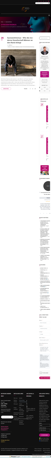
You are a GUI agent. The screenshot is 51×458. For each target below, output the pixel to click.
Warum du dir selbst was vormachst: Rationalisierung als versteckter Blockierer (45, 242)
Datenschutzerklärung (23, 418)
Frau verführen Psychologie (21, 409)
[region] (44, 198)
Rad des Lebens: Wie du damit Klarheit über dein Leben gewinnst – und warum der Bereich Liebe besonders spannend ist (44, 232)
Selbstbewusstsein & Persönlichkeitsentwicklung (24, 46)
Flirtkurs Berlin (47, 452)
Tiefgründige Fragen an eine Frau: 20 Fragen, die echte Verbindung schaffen (45, 223)
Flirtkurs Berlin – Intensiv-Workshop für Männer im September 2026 (47, 113)
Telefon (41, 326)
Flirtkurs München (38, 450)
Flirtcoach (16, 403)
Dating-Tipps (43, 268)
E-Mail (40, 331)
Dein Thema (42, 337)
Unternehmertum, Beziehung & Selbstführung (44, 289)
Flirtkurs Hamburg (46, 450)
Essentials (42, 269)
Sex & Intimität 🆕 (44, 292)
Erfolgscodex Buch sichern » (5, 441)
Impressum (21, 416)
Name (40, 320)
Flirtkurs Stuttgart (38, 448)
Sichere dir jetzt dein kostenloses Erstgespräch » (5, 428)
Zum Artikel (6, 88)
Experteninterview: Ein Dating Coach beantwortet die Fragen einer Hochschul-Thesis (45, 250)
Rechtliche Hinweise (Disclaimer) (21, 422)
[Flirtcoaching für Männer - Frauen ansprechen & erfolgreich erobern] (25, 9)
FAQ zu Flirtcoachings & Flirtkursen (16, 418)
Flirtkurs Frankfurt (46, 448)
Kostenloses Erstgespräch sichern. (45, 74)
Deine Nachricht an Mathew (43, 344)
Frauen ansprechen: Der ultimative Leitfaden (41, 454)
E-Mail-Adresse (42, 427)
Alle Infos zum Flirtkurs (44, 168)
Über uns (15, 398)
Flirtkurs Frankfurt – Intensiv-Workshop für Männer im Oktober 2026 (47, 145)
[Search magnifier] (49, 3)
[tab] (40, 213)
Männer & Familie (11, 46)
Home (2, 21)
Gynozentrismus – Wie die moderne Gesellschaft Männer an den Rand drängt (20, 40)
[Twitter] (32, 89)
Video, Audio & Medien (45, 309)
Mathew (10, 45)
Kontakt (20, 398)
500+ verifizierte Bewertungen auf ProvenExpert (29, 417)
